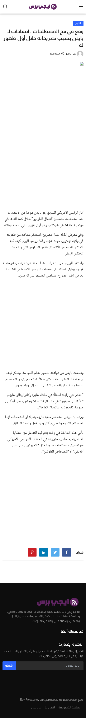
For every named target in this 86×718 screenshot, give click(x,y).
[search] (5, 6)
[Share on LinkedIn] (43, 552)
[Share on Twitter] (55, 552)
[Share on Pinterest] (32, 552)
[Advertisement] (43, 162)
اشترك (9, 665)
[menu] (81, 6)
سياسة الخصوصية (69, 707)
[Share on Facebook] (66, 552)
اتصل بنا (50, 707)
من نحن (36, 707)
